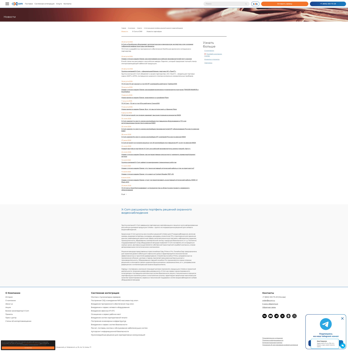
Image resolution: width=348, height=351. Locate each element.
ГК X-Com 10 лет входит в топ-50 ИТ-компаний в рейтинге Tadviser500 (149, 84)
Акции (8, 307)
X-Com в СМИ (137, 31)
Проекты (9, 314)
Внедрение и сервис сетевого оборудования (110, 307)
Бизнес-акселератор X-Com (17, 311)
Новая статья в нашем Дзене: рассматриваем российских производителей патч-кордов (156, 59)
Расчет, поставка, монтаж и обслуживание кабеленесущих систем (119, 328)
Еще (123, 194)
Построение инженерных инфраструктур (108, 321)
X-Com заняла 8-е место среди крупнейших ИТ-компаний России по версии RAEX (153, 137)
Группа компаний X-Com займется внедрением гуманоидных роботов (148, 162)
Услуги (59, 4)
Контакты (67, 4)
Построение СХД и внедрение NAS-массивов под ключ (114, 301)
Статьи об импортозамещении (18, 321)
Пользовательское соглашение (272, 338)
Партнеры (208, 63)
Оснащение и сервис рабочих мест (106, 314)
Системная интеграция (44, 4)
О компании (209, 50)
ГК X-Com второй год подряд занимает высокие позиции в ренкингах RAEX (151, 115)
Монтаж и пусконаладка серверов (105, 297)
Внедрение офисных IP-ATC (103, 311)
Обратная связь (269, 307)
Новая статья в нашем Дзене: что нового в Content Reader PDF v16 (147, 174)
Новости (124, 31)
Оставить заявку (284, 4)
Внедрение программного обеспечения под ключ (112, 304)
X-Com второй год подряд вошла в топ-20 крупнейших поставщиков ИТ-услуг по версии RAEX (158, 143)
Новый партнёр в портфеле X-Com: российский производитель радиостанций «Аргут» (156, 149)
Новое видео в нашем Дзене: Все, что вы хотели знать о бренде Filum (149, 109)
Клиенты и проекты (211, 59)
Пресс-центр (10, 318)
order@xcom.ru (268, 301)
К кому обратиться (270, 304)
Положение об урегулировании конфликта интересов (280, 345)
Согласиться (28, 347)
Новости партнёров (154, 31)
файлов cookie (42, 344)
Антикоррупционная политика (272, 342)
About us (9, 304)
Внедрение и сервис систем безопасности (109, 325)
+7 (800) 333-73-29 (328, 4)
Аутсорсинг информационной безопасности (110, 332)
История (9, 297)
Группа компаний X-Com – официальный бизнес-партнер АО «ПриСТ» (148, 71)
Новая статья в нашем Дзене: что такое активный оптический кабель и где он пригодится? (157, 168)
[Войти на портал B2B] (255, 4)
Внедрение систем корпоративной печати (109, 318)
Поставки (29, 4)
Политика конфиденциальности (272, 340)
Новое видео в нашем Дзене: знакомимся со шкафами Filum (145, 98)
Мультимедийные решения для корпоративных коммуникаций (118, 335)
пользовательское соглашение (31, 343)
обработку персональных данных (11, 344)
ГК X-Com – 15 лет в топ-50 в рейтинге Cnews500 (140, 103)
